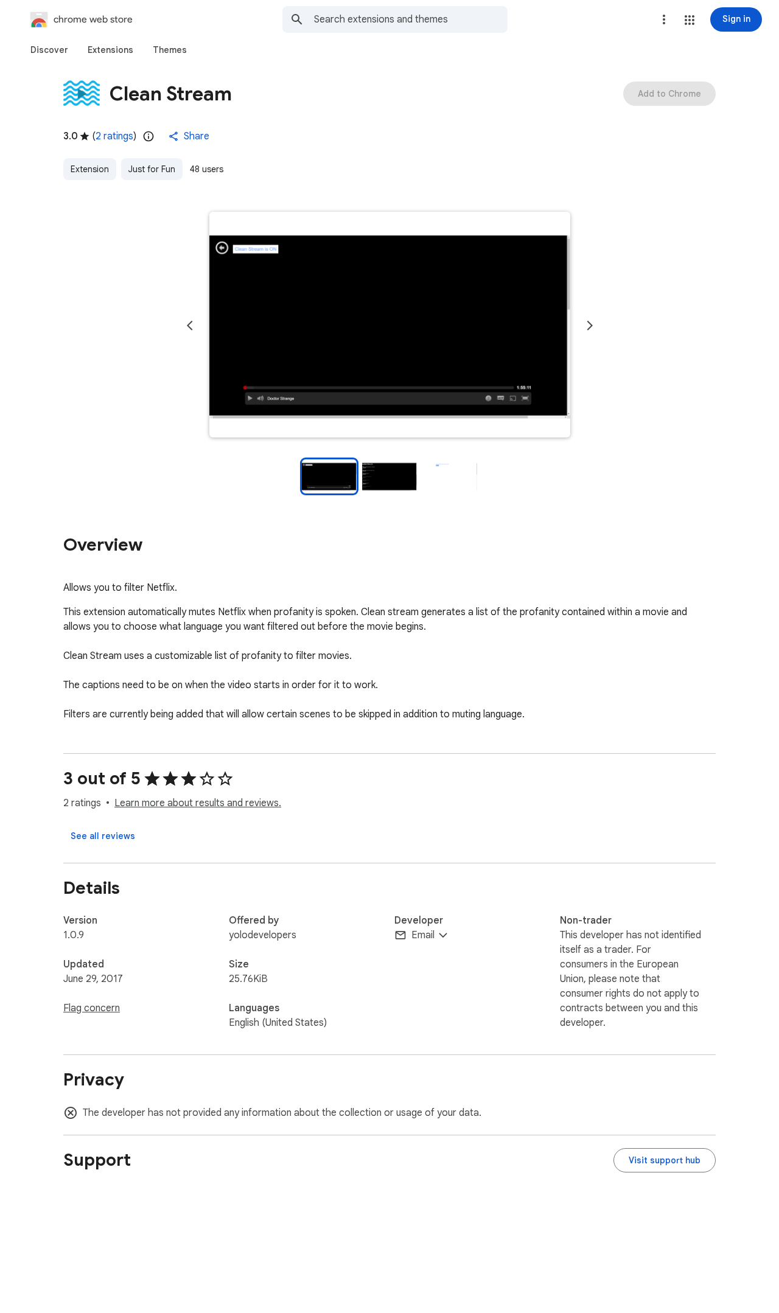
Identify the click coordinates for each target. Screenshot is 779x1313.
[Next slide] (590, 325)
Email (423, 935)
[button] (689, 20)
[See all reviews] (102, 836)
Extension (90, 169)
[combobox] (411, 19)
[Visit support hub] (664, 1160)
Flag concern (91, 1008)
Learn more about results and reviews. (197, 803)
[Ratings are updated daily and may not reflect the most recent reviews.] (148, 136)
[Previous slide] (190, 325)
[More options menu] (664, 19)
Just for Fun (151, 169)
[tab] (49, 50)
